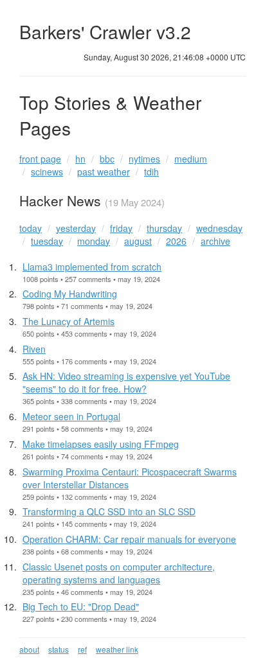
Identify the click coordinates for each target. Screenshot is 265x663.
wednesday (219, 228)
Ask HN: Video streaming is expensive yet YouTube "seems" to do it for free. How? (126, 382)
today (30, 228)
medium (190, 158)
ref (82, 649)
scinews (47, 171)
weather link (117, 649)
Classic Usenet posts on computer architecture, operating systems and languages (119, 573)
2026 (176, 240)
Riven (34, 348)
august (138, 240)
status (58, 649)
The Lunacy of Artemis (68, 321)
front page (40, 158)
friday (121, 228)
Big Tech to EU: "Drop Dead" (81, 606)
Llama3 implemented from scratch (92, 266)
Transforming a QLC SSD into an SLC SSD (109, 511)
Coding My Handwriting (70, 293)
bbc (107, 158)
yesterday (76, 228)
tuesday (47, 240)
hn (80, 158)
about (29, 649)
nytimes (144, 158)
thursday (164, 228)
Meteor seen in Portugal (71, 416)
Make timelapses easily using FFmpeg (101, 444)
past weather (103, 171)
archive (215, 240)
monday (93, 240)
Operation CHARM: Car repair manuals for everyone (129, 539)
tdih (151, 171)
